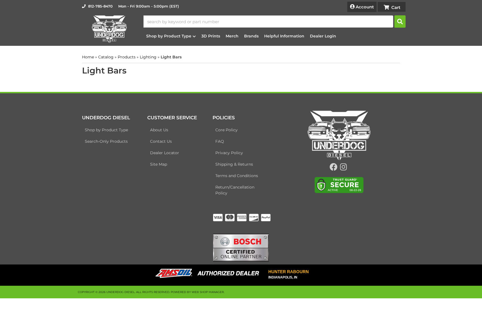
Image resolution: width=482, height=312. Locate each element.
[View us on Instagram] (343, 168)
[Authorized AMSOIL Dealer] (209, 273)
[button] (274, 21)
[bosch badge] (241, 247)
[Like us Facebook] (334, 168)
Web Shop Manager (208, 292)
